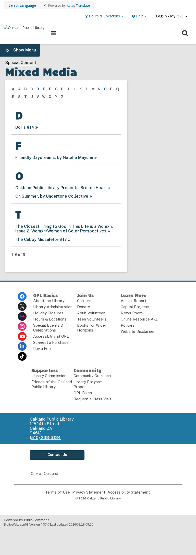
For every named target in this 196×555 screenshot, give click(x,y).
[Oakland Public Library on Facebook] (22, 296)
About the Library (49, 300)
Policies (127, 325)
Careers (84, 300)
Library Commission (48, 375)
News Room (132, 313)
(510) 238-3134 (45, 437)
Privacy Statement (88, 492)
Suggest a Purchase (51, 342)
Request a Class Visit (92, 399)
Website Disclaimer (138, 331)
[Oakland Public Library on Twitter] (22, 306)
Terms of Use (57, 492)
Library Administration (52, 307)
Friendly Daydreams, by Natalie (54, 157)
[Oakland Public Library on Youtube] (22, 336)
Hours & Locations (49, 319)
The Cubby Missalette (41, 239)
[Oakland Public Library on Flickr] (22, 316)
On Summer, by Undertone (51, 196)
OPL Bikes (83, 393)
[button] (104, 16)
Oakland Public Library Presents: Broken (61, 187)
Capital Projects (135, 307)
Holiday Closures (48, 313)
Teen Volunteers (91, 319)
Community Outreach (92, 375)
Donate (83, 307)
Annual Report (133, 300)
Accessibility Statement (128, 492)
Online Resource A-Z (139, 319)
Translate (83, 5)
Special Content (20, 62)
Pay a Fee (42, 348)
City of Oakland (44, 473)
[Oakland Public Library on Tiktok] (22, 356)
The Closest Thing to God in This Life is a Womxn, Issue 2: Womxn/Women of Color (64, 228)
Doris (24, 127)
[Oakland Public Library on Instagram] (22, 326)
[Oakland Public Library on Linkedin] (22, 346)
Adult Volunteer (91, 313)
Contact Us (57, 455)
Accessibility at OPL (51, 336)
